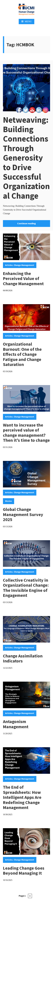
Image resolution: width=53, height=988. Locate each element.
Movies (8, 501)
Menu (28, 21)
